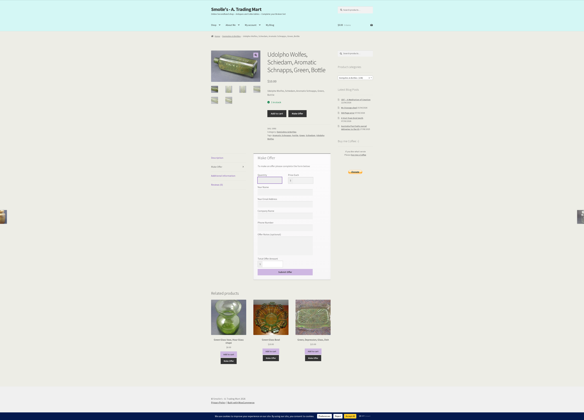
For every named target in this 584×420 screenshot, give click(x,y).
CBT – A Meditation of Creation (355, 99)
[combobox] (355, 78)
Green (302, 135)
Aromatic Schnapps (282, 135)
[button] (255, 55)
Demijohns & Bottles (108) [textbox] (354, 78)
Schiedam (310, 135)
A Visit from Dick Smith (352, 118)
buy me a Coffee (358, 154)
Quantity (262, 174)
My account (251, 24)
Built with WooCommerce (241, 402)
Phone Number (265, 222)
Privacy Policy (218, 402)
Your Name (263, 187)
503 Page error (347, 113)
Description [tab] (217, 157)
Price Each (293, 174)
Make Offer (297, 113)
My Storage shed (349, 107)
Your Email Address (267, 198)
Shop (213, 24)
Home (217, 36)
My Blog (270, 24)
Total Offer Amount (268, 258)
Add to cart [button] (228, 354)
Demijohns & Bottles (231, 36)
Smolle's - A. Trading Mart (236, 9)
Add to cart (277, 113)
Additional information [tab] (223, 175)
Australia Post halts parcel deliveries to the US (354, 128)
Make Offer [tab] (216, 166)
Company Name (266, 210)
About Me (231, 24)
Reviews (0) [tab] (217, 184)
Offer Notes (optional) (269, 234)
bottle (295, 135)
